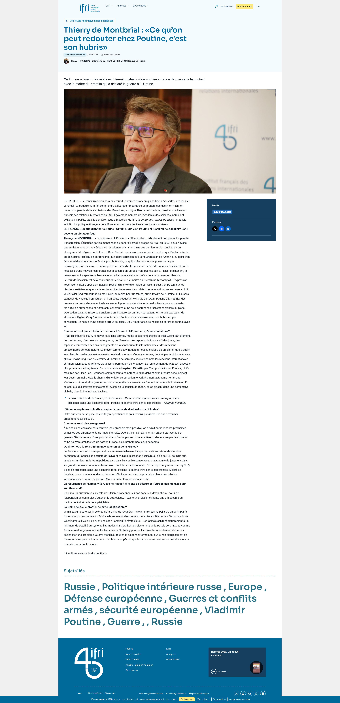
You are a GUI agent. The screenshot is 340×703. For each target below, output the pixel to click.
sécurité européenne (148, 610)
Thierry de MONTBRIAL (80, 61)
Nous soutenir (244, 6)
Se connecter (227, 7)
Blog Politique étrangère (199, 694)
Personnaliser (219, 699)
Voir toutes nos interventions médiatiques (91, 21)
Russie (79, 587)
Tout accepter (187, 699)
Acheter (222, 671)
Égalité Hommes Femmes (139, 665)
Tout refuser (203, 699)
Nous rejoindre (133, 654)
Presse (129, 649)
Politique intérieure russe (162, 587)
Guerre (123, 621)
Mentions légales (95, 693)
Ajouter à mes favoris (112, 55)
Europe (245, 587)
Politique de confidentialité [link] (239, 699)
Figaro (103, 553)
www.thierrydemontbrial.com (151, 694)
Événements (139, 5)
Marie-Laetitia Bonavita (118, 61)
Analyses (121, 5)
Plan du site (110, 693)
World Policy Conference (176, 694)
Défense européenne (113, 598)
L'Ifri (108, 5)
